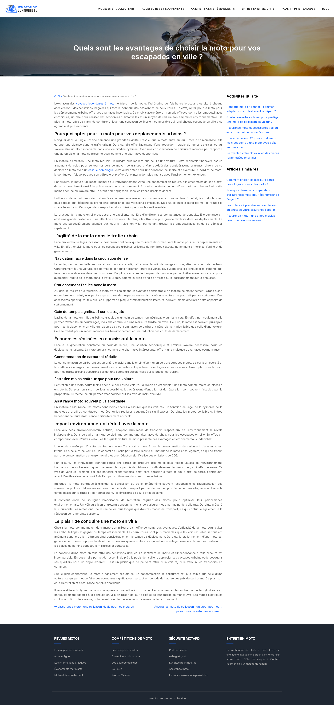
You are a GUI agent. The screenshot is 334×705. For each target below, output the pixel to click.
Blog (326, 8)
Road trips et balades (298, 8)
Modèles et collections (116, 8)
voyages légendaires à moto (95, 103)
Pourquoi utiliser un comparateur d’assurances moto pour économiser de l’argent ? (252, 194)
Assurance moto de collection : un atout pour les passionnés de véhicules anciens (186, 609)
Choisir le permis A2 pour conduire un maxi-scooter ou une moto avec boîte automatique (251, 142)
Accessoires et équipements (163, 8)
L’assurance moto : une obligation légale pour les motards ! (96, 606)
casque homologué (101, 170)
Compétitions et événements (213, 8)
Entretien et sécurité (258, 8)
